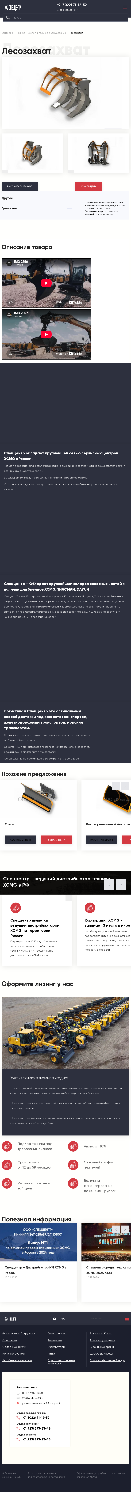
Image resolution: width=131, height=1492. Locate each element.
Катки (51, 1353)
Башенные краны (101, 1333)
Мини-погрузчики (13, 1353)
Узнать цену (88, 186)
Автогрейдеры (57, 1333)
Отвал (10, 824)
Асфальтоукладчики (102, 1340)
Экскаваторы (56, 1346)
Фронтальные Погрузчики (18, 1333)
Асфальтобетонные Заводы (107, 1360)
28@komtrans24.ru (33, 1398)
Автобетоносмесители (17, 1360)
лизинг (20, 840)
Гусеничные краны (102, 1346)
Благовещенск (66, 9)
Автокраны (55, 1340)
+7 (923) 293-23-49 (37, 1428)
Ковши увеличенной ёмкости (108, 824)
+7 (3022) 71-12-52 (72, 5)
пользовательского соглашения (46, 1477)
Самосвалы (9, 1340)
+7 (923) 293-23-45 (36, 1439)
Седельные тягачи (14, 1346)
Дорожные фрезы (101, 1353)
